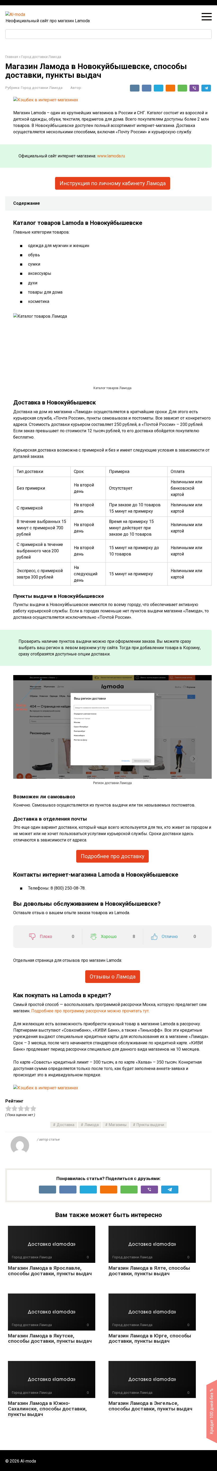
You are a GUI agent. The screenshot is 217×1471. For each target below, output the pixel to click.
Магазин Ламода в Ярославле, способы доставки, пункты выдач (50, 1271)
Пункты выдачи (150, 1125)
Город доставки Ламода (41, 87)
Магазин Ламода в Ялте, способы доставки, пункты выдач (149, 1271)
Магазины (117, 1125)
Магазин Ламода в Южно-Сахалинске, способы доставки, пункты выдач (47, 1408)
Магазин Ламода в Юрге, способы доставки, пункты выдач (149, 1338)
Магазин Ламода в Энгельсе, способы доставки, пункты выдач (150, 1406)
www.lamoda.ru (111, 155)
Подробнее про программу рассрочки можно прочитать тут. (90, 1010)
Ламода (91, 1125)
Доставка (65, 1125)
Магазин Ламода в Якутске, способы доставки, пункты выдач (50, 1338)
